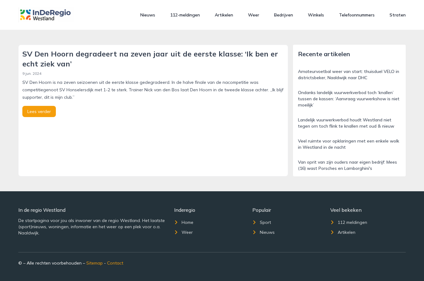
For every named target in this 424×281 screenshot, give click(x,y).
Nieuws (147, 15)
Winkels (316, 15)
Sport (265, 222)
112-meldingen (185, 15)
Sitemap (94, 263)
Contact (115, 263)
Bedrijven (283, 15)
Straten (398, 15)
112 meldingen (352, 222)
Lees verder (39, 111)
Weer (253, 15)
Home (187, 222)
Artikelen (224, 15)
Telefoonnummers (357, 15)
